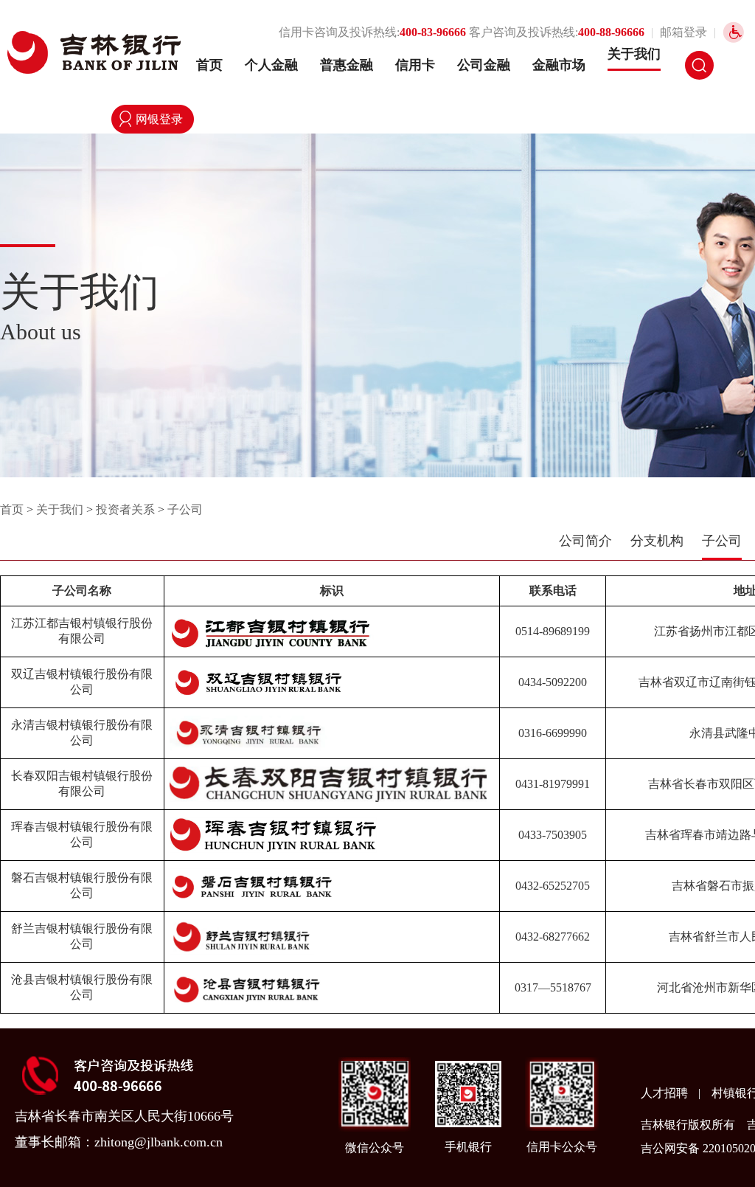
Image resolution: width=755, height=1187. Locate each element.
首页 (209, 65)
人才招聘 (666, 1093)
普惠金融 (346, 65)
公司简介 (585, 540)
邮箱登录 (683, 32)
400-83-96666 (433, 32)
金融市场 (558, 65)
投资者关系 (125, 509)
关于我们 (634, 53)
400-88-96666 (611, 32)
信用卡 (415, 65)
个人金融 (271, 65)
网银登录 (159, 119)
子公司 (185, 509)
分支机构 (656, 540)
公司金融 (483, 65)
